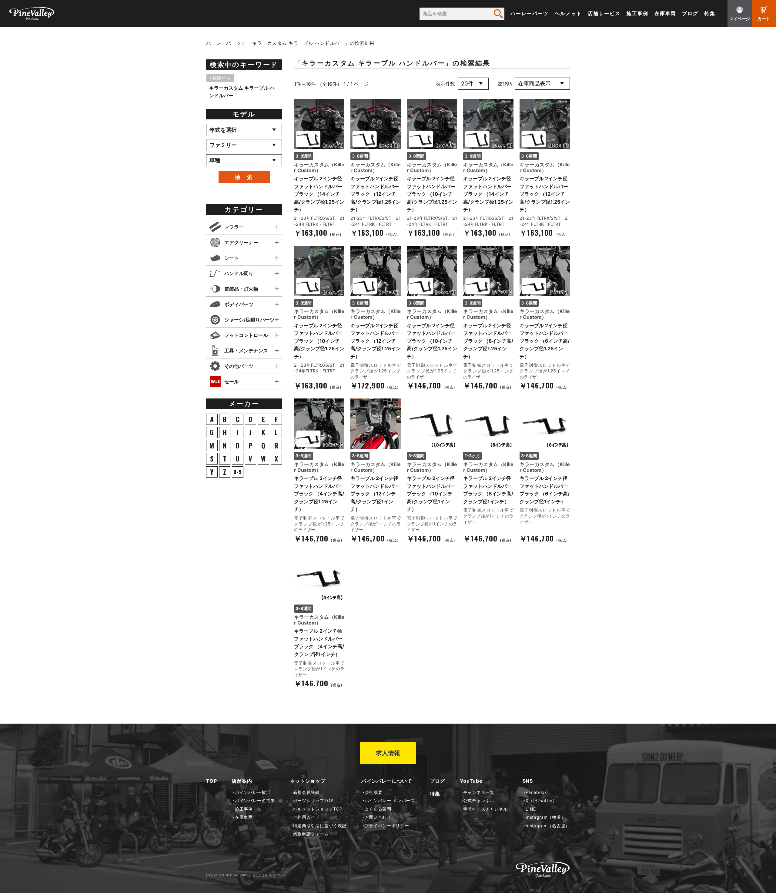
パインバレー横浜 (252, 792)
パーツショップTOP (313, 800)
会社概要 (373, 792)
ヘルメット (568, 13)
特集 (709, 13)
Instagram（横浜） (545, 817)
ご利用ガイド (306, 817)
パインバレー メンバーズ (390, 800)
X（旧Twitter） (541, 800)
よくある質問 (378, 809)
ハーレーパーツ (529, 13)
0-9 (237, 472)
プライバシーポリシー (387, 825)
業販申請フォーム (311, 833)
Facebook (536, 792)
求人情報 (388, 753)
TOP (211, 781)
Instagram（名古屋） (548, 825)
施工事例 (637, 13)
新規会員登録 (306, 792)
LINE (531, 809)
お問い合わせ (378, 817)
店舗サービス (604, 13)
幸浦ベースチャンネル (485, 809)
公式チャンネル (478, 800)
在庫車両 (665, 13)
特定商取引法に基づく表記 (319, 825)
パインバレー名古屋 (255, 800)
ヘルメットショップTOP (318, 809)
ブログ (690, 13)
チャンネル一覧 (478, 792)
